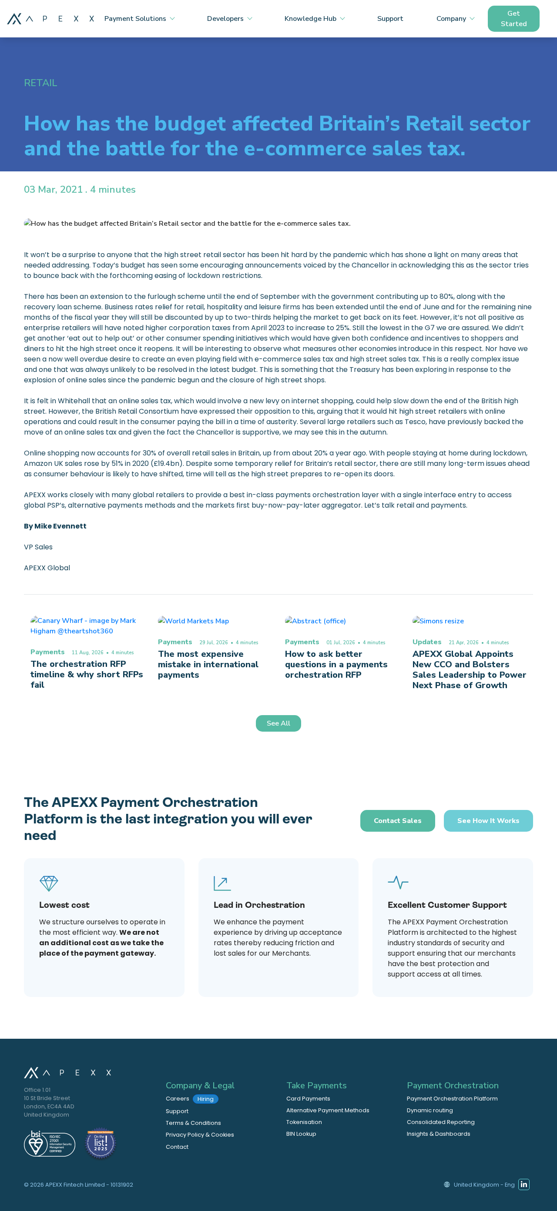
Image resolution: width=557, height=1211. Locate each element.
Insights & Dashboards (438, 1133)
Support (390, 18)
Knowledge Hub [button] (310, 18)
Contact (177, 1147)
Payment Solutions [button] (135, 18)
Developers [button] (225, 18)
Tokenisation (304, 1122)
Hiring (206, 1099)
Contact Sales (398, 821)
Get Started (514, 19)
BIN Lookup (301, 1133)
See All (278, 723)
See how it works (488, 821)
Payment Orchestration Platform (452, 1098)
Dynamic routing (430, 1110)
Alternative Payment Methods (327, 1110)
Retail (40, 83)
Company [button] (451, 18)
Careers (190, 1099)
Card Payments (308, 1098)
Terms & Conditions (193, 1123)
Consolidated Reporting (441, 1122)
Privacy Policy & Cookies (200, 1134)
